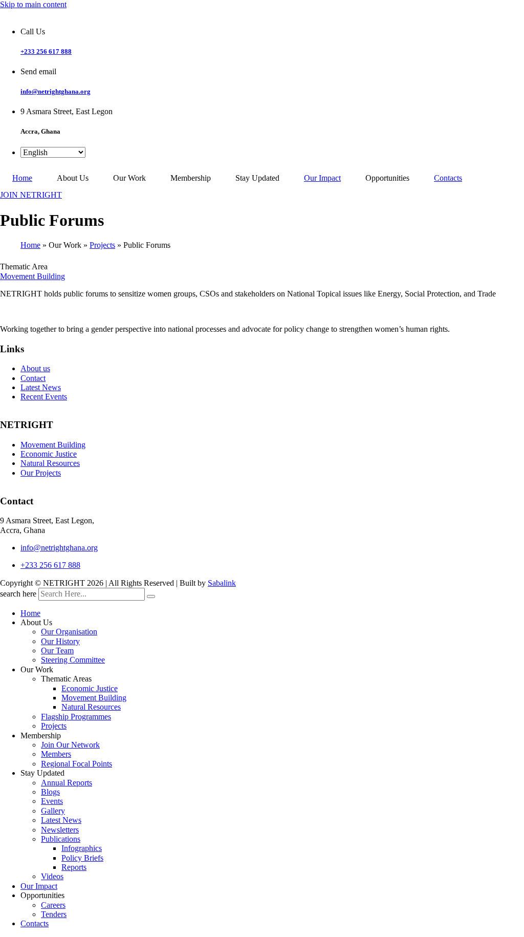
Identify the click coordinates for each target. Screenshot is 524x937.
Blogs (50, 791)
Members (56, 754)
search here (18, 593)
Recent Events (43, 396)
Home (30, 245)
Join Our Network (70, 744)
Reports (73, 867)
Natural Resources (50, 463)
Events (52, 801)
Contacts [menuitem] (448, 178)
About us (35, 368)
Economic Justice (48, 454)
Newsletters (60, 829)
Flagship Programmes (76, 716)
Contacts (34, 923)
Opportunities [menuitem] (387, 178)
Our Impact (38, 886)
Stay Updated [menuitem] (257, 178)
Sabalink (222, 583)
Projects (102, 245)
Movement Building (32, 276)
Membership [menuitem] (190, 178)
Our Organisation (69, 631)
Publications (60, 839)
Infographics (81, 848)
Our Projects (40, 473)
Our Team (57, 650)
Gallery (53, 810)
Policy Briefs (82, 858)
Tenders (54, 914)
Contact (33, 378)
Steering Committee (73, 659)
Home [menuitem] (22, 178)
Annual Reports (66, 782)
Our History (60, 641)
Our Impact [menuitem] (322, 178)
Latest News (40, 387)
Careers (53, 905)
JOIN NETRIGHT (31, 194)
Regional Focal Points (76, 763)
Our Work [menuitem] (129, 178)
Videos (52, 876)
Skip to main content (33, 4)
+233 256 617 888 (46, 51)
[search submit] (151, 596)
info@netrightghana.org (55, 91)
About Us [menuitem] (73, 178)
